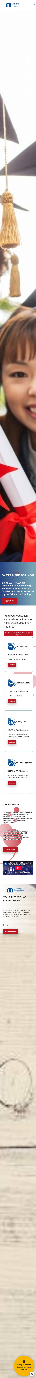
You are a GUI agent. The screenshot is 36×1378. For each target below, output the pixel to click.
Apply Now (9, 601)
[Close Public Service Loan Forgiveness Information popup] (32, 1373)
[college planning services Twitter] (7, 925)
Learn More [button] (10, 850)
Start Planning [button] (10, 931)
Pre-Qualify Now (24, 1367)
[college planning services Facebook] (3, 925)
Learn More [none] (12, 664)
